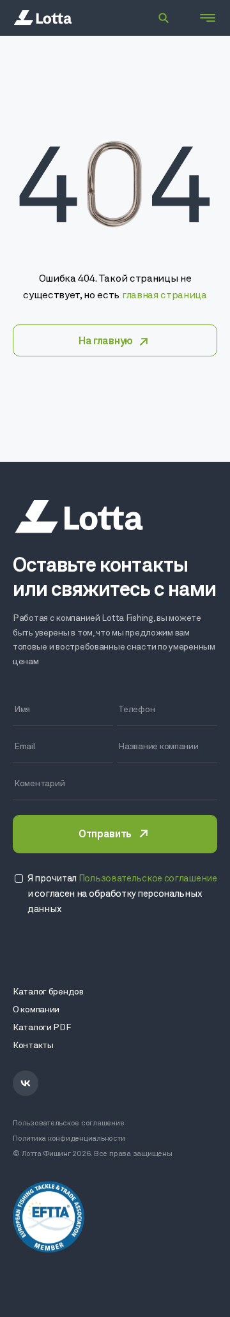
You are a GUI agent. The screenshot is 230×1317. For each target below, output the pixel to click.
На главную (106, 342)
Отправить (105, 835)
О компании (36, 1010)
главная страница (164, 296)
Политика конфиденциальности (69, 1139)
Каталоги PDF (42, 1028)
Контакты (33, 1046)
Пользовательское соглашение (69, 1123)
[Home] (43, 18)
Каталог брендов (48, 992)
